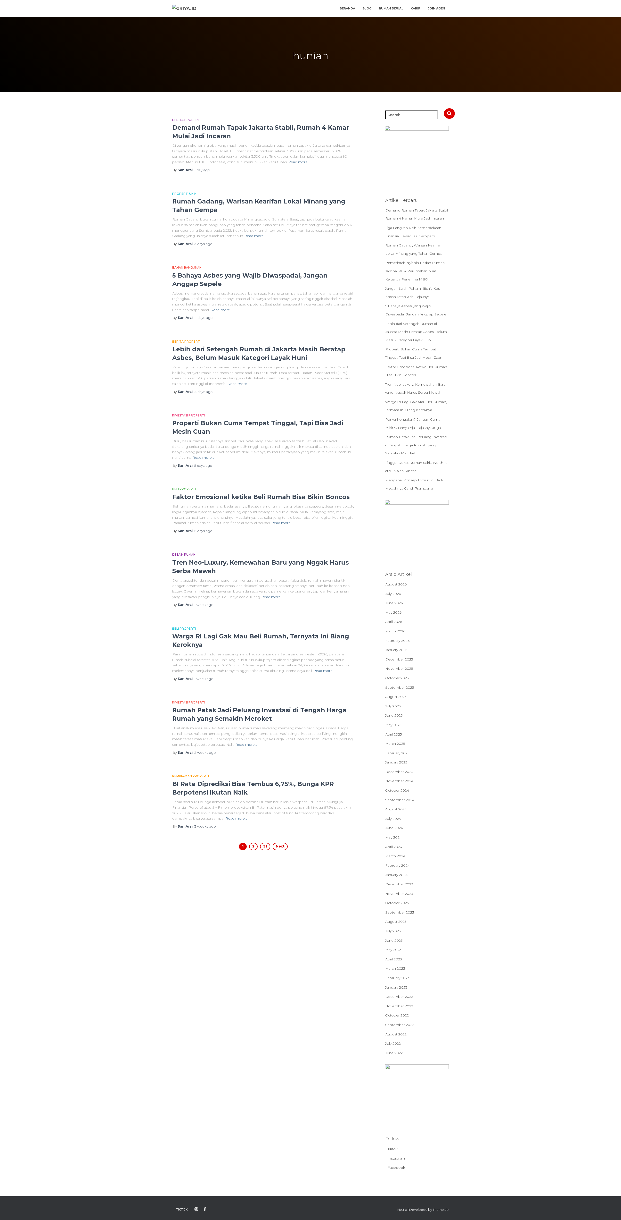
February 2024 (397, 865)
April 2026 (393, 621)
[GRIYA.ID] (184, 8)
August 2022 (396, 1034)
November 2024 (399, 781)
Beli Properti (184, 489)
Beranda (347, 8)
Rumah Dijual (391, 8)
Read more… (299, 162)
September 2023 (399, 912)
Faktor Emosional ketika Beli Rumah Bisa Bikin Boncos (261, 496)
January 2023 (396, 987)
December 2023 (399, 884)
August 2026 (396, 584)
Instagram (396, 1158)
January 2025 (396, 762)
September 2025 (399, 687)
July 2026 (393, 594)
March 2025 (395, 743)
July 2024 (393, 818)
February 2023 (397, 978)
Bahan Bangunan (187, 267)
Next (280, 846)
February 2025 (397, 753)
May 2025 (393, 725)
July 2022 (393, 1043)
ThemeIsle (441, 1210)
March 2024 (395, 856)
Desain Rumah (184, 554)
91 (265, 846)
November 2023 (399, 893)
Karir (415, 8)
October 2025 (397, 678)
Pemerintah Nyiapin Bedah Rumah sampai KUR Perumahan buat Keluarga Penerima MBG (415, 271)
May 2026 (393, 612)
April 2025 (393, 734)
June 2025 (393, 715)
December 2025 (399, 659)
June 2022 (394, 1053)
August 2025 (395, 697)
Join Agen (436, 8)
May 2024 (393, 837)
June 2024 (394, 828)
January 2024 (396, 875)
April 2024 (393, 847)
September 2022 (399, 1025)
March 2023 (395, 968)
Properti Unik (184, 193)
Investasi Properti (188, 415)
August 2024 (396, 809)
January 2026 (396, 650)
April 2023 (393, 959)
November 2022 (399, 1006)
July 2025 (392, 706)
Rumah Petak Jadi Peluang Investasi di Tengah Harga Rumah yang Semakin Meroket (416, 445)
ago (202, 170)
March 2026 (395, 631)
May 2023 (393, 950)
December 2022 (399, 996)
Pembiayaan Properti (190, 776)
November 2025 (399, 668)
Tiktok (393, 1149)
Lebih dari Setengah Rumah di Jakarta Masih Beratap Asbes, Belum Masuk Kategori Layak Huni (416, 332)
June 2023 (394, 940)
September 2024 (399, 800)
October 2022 (397, 1015)
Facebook (396, 1167)
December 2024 (399, 772)
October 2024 (397, 790)
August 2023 (396, 921)
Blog (367, 8)
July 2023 (393, 931)
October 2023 (397, 903)
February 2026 (397, 640)
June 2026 (394, 603)
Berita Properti (186, 120)
